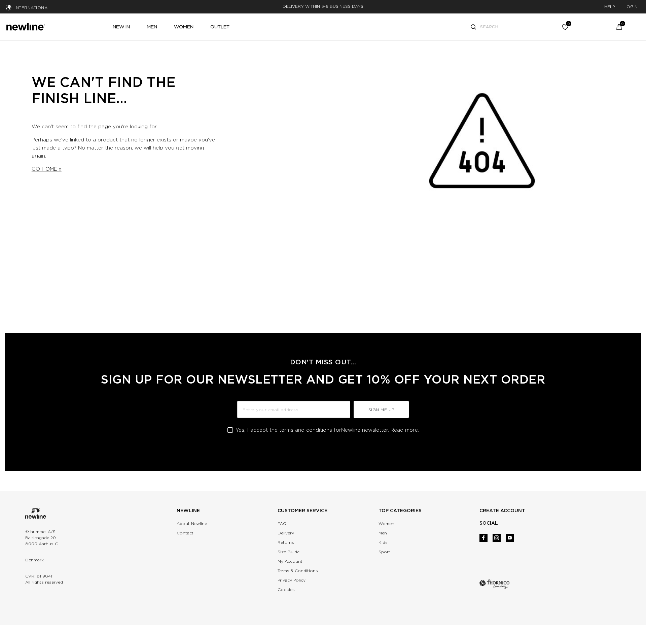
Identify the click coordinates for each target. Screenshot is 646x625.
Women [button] (183, 26)
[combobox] (500, 26)
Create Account (502, 510)
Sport (384, 551)
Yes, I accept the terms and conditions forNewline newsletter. (327, 430)
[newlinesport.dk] (25, 26)
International (32, 7)
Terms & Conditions (298, 570)
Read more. (405, 430)
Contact (185, 532)
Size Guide (288, 551)
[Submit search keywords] (473, 28)
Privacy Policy (292, 580)
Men (383, 532)
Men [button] (152, 26)
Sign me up (381, 409)
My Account (290, 561)
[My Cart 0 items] (619, 27)
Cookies (286, 589)
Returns (286, 542)
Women (386, 523)
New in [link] (121, 26)
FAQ (282, 523)
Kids (383, 542)
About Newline (192, 523)
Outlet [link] (219, 26)
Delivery (286, 532)
